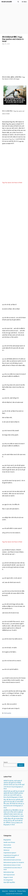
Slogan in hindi (8, 877)
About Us (5, 891)
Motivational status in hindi (12, 865)
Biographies (7, 840)
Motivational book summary (12, 860)
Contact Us (12, 891)
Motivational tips (9, 872)
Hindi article (7, 845)
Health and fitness (9, 842)
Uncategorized (8, 880)
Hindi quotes (7, 713)
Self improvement (9, 875)
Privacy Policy (21, 891)
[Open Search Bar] (18, 1)
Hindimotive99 (6, 2)
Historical (6, 850)
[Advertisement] (14, 19)
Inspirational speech (10, 853)
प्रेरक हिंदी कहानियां (9, 882)
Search (6, 762)
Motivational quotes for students (14, 862)
